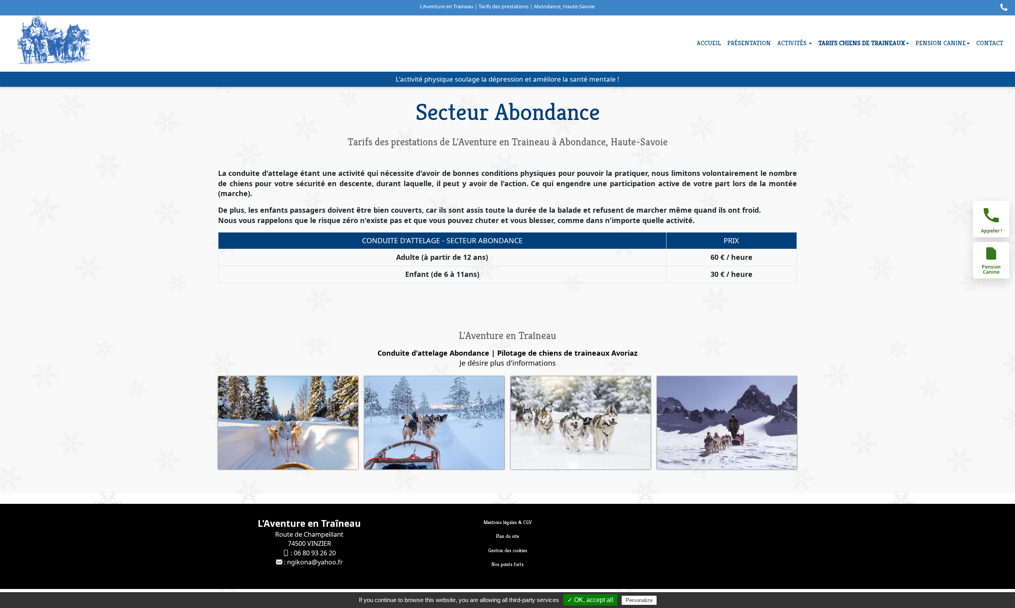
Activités (792, 43)
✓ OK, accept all (590, 600)
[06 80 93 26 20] (1001, 8)
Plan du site (507, 536)
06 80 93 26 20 (315, 553)
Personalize (639, 600)
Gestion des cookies (507, 550)
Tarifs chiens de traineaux (861, 43)
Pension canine (940, 43)
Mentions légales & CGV (508, 522)
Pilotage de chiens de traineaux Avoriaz (567, 353)
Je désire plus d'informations (508, 363)
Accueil (709, 43)
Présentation (749, 43)
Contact (989, 43)
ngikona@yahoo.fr (315, 562)
